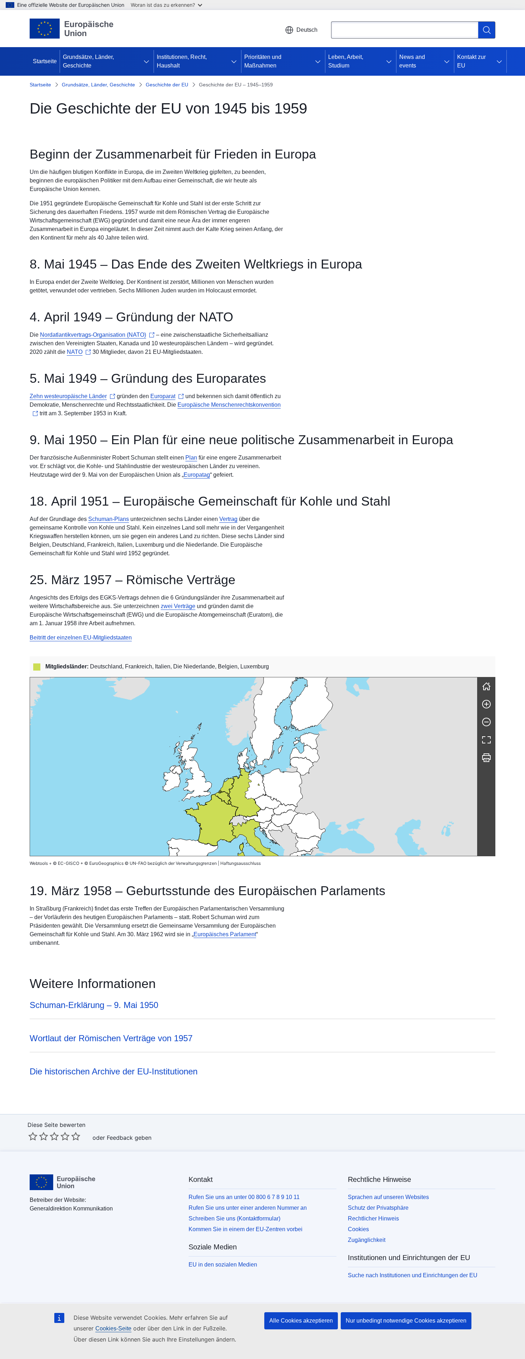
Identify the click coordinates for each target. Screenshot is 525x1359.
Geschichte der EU (167, 84)
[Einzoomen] (486, 704)
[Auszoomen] (486, 722)
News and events (412, 61)
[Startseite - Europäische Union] (72, 29)
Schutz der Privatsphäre (378, 1208)
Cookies (358, 1229)
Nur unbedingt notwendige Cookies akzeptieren (406, 1321)
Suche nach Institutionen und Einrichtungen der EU (413, 1275)
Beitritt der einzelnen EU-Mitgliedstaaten (81, 638)
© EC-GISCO (66, 863)
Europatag (197, 475)
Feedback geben (129, 1137)
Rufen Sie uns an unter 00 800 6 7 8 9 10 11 (244, 1197)
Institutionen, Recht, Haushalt (182, 61)
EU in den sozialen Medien (223, 1265)
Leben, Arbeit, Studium (345, 61)
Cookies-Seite (113, 1328)
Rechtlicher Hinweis (373, 1218)
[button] (258, 815)
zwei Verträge (178, 606)
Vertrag (228, 519)
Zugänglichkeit (366, 1240)
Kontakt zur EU (471, 61)
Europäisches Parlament (225, 934)
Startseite (45, 61)
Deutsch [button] (307, 30)
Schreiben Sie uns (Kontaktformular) (234, 1218)
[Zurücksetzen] (486, 686)
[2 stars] (38, 1136)
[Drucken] (486, 758)
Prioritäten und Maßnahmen (262, 61)
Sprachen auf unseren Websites (388, 1197)
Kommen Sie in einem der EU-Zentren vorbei (245, 1229)
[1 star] (33, 1136)
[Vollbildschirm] (486, 740)
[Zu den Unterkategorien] (148, 61)
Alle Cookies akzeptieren (301, 1321)
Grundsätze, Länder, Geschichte (88, 61)
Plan (191, 458)
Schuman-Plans (108, 519)
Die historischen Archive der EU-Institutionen (114, 1071)
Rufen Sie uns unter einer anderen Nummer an (248, 1208)
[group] (253, 766)
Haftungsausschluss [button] (240, 863)
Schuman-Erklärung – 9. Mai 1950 (94, 1005)
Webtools (39, 863)
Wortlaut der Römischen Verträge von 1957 (111, 1038)
